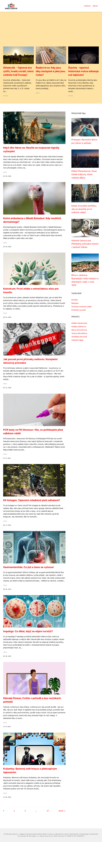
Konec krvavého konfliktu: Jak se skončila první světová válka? (84, 209)
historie (5, 95)
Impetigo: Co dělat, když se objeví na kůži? (28, 631)
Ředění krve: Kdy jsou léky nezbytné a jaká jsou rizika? (50, 71)
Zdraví (95, 6)
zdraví (37, 93)
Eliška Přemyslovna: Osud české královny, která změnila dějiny (84, 174)
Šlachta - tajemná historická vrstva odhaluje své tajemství (83, 71)
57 (48, 811)
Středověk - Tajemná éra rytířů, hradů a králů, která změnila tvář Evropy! (18, 71)
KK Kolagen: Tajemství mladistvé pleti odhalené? (31, 500)
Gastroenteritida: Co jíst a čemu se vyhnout (28, 567)
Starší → (62, 811)
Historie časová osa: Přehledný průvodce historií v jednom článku (84, 243)
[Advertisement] (51, 31)
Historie (87, 6)
